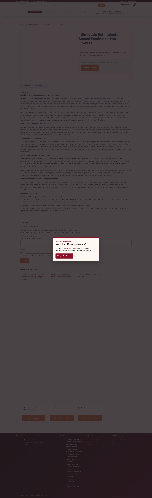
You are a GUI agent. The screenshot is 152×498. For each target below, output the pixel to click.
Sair (75, 256)
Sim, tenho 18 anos (64, 256)
